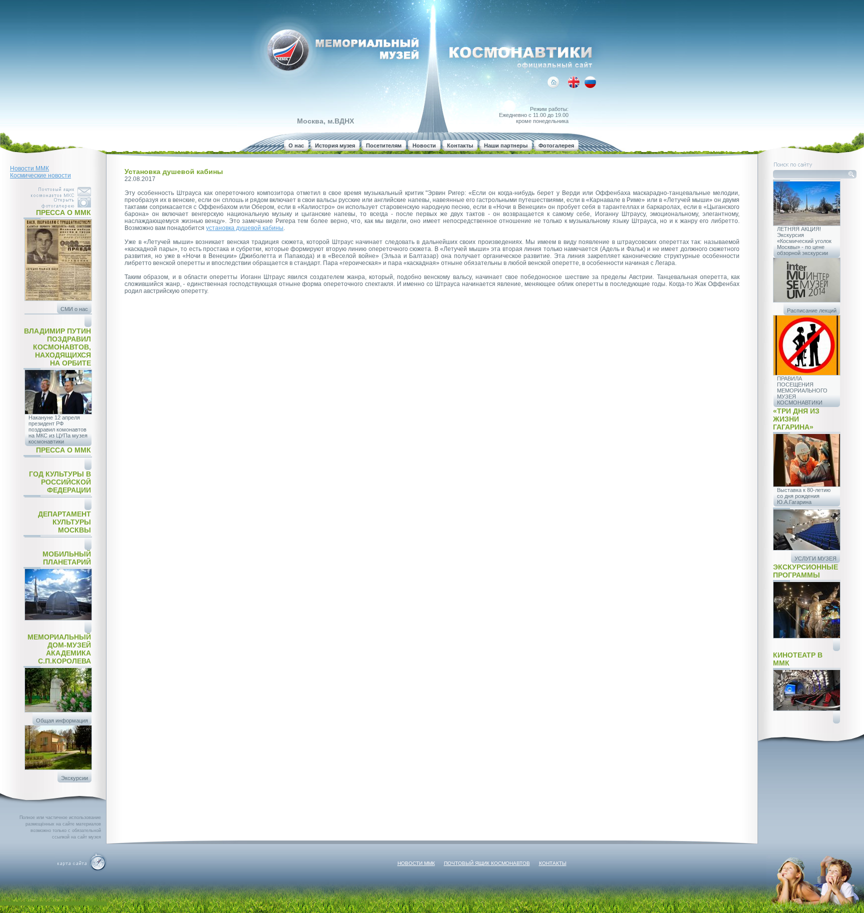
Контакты (460, 145)
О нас (296, 145)
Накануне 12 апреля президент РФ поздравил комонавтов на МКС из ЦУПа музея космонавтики (58, 429)
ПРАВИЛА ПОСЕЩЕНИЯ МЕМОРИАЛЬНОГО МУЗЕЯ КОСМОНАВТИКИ (802, 391)
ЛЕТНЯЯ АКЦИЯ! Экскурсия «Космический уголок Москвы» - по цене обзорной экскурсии (804, 241)
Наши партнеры (506, 145)
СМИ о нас (74, 309)
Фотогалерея (556, 145)
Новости (424, 145)
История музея (335, 145)
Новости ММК (29, 168)
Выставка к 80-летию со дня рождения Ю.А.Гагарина (803, 496)
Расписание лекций (811, 311)
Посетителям (384, 145)
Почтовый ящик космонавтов (487, 863)
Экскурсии (74, 778)
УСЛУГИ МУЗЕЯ (815, 559)
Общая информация (62, 721)
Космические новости (40, 175)
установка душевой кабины (245, 228)
